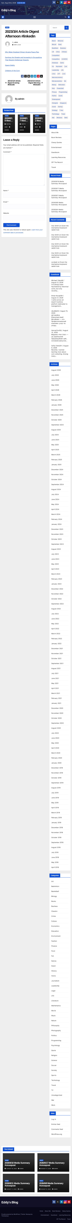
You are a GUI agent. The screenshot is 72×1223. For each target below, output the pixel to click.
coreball (54, 262)
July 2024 (55, 494)
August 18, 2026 (11, 1168)
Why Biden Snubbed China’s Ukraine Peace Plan (22, 52)
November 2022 (57, 594)
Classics (54, 911)
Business (54, 906)
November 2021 (57, 653)
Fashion (54, 941)
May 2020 (55, 743)
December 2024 (57, 469)
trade (63, 114)
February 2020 (56, 758)
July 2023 (55, 554)
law (65, 66)
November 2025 (57, 415)
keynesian (59, 66)
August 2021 (55, 668)
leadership (55, 70)
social (54, 106)
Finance (54, 946)
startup (60, 106)
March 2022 (55, 634)
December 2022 (57, 589)
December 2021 (57, 648)
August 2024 (56, 489)
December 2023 (57, 529)
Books (53, 901)
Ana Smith (55, 226)
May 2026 (55, 385)
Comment (7, 152)
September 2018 (57, 842)
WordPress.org (56, 1134)
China (58, 52)
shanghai (55, 103)
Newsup (28, 1214)
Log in (53, 1119)
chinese (64, 52)
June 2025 (55, 440)
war (53, 117)
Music (53, 1016)
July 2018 (54, 852)
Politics (54, 1035)
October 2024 (56, 479)
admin (16, 42)
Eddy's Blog (8, 10)
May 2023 (55, 564)
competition (55, 55)
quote (60, 95)
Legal (53, 991)
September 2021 (57, 663)
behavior (60, 41)
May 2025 (55, 445)
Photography (56, 1030)
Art (52, 881)
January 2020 (56, 763)
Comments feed (57, 1129)
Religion (54, 1055)
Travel (53, 167)
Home (53, 976)
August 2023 (56, 549)
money (54, 84)
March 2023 (55, 574)
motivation (61, 84)
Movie (53, 1011)
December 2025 (57, 410)
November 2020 (57, 713)
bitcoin (54, 44)
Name (6, 190)
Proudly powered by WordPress (10, 1214)
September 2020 (57, 723)
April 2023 (55, 569)
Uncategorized (56, 1095)
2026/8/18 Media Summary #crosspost (17, 1164)
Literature (54, 1001)
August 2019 (55, 788)
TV (52, 1090)
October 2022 (56, 599)
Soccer (53, 1065)
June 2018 (55, 857)
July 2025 (55, 435)
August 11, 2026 (11, 1189)
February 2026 (56, 400)
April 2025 (55, 450)
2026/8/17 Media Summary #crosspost (51, 1164)
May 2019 (54, 803)
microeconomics (57, 81)
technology (55, 114)
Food (53, 951)
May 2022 (55, 624)
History (54, 971)
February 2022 (56, 639)
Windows (59, 117)
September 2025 (57, 425)
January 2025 (56, 464)
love (63, 73)
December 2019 (57, 768)
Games (53, 961)
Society (54, 1070)
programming (63, 92)
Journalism (55, 981)
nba (53, 88)
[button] (65, 17)
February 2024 (56, 519)
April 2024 (55, 509)
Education (55, 931)
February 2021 (56, 698)
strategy (54, 110)
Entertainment (56, 147)
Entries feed (55, 1124)
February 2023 (56, 579)
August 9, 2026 (46, 1189)
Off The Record (57, 162)
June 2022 (55, 619)
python (54, 95)
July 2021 (54, 673)
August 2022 (56, 609)
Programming (56, 1040)
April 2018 (55, 867)
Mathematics (56, 1006)
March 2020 (55, 753)
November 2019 (57, 773)
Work (7, 27)
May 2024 (55, 504)
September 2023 (57, 544)
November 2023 (57, 534)
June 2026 (55, 380)
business (63, 48)
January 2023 (56, 584)
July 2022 (55, 614)
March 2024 (55, 514)
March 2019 (55, 813)
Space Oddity (10, 65)
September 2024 (57, 484)
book (60, 44)
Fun (52, 956)
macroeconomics (57, 77)
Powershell (60, 88)
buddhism (55, 48)
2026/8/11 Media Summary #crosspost (17, 1184)
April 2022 (55, 629)
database (55, 63)
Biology (54, 896)
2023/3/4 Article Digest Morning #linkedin (33, 83)
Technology (55, 1080)
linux (53, 73)
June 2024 (55, 499)
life (62, 70)
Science (54, 1060)
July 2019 (54, 793)
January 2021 (56, 703)
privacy (54, 92)
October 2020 (56, 718)
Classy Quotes (56, 142)
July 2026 (55, 375)
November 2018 (57, 832)
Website (6, 213)
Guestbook (55, 152)
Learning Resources (58, 157)
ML (65, 81)
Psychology (55, 1045)
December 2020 (57, 708)
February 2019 (56, 817)
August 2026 (56, 370)
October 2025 (56, 420)
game (62, 63)
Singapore (63, 103)
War (52, 1100)
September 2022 (57, 604)
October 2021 (56, 658)
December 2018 (57, 827)
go (53, 66)
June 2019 (55, 798)
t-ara (61, 110)
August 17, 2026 (46, 1168)
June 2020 (55, 738)
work (66, 117)
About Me (54, 132)
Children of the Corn (12, 71)
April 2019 (55, 808)
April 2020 (55, 748)
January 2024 (56, 524)
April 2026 (55, 390)
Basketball (55, 891)
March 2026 (55, 395)
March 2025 (55, 455)
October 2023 (56, 539)
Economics (55, 926)
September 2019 (57, 783)
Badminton (55, 886)
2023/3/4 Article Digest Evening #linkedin (14, 83)
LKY (59, 73)
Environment (55, 936)
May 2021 (54, 683)
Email (5, 202)
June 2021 (55, 678)
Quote (53, 1050)
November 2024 (57, 474)
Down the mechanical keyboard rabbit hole (60, 228)
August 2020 (56, 728)
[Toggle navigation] (34, 17)
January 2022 (56, 643)
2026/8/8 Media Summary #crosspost (51, 1184)
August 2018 (55, 847)
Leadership (55, 986)
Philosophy (55, 1025)
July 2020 (55, 733)
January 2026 (56, 405)
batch (54, 41)
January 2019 (56, 822)
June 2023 (55, 559)
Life (52, 996)
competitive (55, 59)
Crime (53, 916)
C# (53, 52)
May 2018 (54, 862)
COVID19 (64, 59)
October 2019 (56, 778)
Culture (54, 921)
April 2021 (55, 688)
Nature (53, 1020)
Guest (53, 966)
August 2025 (56, 430)
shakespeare (56, 99)
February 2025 (56, 460)
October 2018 (56, 837)
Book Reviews (56, 137)
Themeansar (5, 1216)
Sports (53, 1075)
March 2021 (55, 693)
